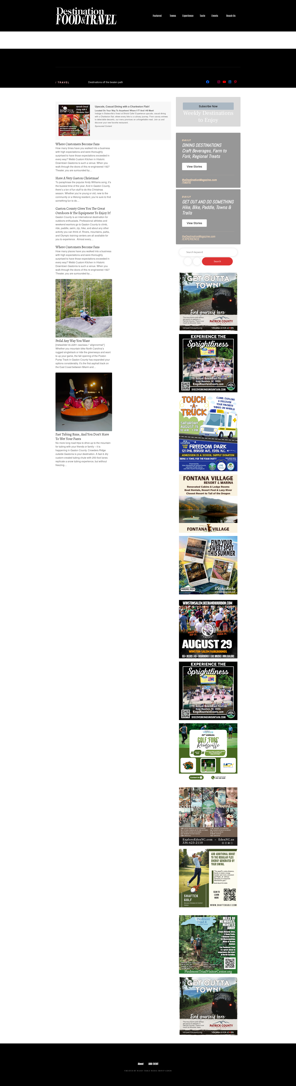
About (141, 1064)
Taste (202, 16)
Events (215, 16)
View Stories (194, 166)
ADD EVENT (153, 1064)
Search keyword (183, 252)
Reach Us (231, 16)
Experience (187, 16)
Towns (173, 16)
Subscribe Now (208, 106)
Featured (157, 16)
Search (217, 261)
